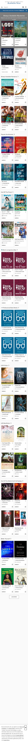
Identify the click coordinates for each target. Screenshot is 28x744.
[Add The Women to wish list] (25, 160)
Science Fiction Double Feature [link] (7, 297)
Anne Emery (18, 40)
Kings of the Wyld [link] (6, 528)
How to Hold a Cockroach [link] (20, 586)
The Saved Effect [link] (5, 558)
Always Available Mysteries (14, 16)
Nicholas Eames (6, 529)
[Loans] (23, 7)
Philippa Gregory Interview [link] (20, 354)
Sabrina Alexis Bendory (20, 560)
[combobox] (11, 7)
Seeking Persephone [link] (6, 412)
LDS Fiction (4, 365)
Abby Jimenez (5, 155)
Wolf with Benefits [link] (19, 123)
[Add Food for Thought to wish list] (25, 276)
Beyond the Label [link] (6, 269)
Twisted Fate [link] (17, 385)
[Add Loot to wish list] (12, 45)
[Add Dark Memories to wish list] (25, 476)
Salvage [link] (3, 66)
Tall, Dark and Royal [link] (6, 123)
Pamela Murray (19, 67)
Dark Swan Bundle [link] (19, 528)
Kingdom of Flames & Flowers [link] (7, 501)
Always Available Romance (9, 77)
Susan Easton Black (6, 472)
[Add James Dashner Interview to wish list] (25, 333)
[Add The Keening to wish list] (25, 45)
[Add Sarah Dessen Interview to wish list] (12, 361)
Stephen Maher (6, 67)
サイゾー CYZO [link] (5, 212)
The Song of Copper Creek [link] (7, 385)
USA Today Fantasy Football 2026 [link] (20, 239)
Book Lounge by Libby (7, 271)
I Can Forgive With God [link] (7, 443)
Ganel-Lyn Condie (6, 444)
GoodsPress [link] (17, 212)
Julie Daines (18, 414)
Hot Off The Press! (6, 192)
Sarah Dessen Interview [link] (7, 354)
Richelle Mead (18, 529)
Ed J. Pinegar (18, 444)
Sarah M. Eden (5, 414)
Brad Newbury (5, 560)
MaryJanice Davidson (20, 98)
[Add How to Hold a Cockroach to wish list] (25, 592)
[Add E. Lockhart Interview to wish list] (12, 333)
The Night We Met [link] (6, 154)
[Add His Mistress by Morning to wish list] (12, 102)
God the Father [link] (18, 443)
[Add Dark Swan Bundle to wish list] (25, 534)
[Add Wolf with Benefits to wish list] (25, 130)
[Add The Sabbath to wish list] (12, 476)
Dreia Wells (18, 502)
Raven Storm (5, 502)
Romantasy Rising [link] (19, 297)
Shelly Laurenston (19, 125)
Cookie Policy (6, 740)
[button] (12, 39)
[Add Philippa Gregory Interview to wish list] (25, 361)
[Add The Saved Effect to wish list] (12, 565)
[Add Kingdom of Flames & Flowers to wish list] (12, 507)
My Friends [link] (4, 181)
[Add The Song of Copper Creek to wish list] (12, 391)
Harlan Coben (18, 183)
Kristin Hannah (18, 155)
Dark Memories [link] (18, 470)
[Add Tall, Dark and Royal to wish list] (12, 130)
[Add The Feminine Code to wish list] (25, 565)
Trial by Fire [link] (17, 501)
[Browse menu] (26, 7)
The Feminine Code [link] (19, 558)
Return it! (22, 10)
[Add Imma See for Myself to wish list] (12, 592)
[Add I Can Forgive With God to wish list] (12, 449)
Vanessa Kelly (5, 125)
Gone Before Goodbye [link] (20, 181)
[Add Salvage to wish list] (12, 72)
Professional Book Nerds (7, 329)
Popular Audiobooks (7, 134)
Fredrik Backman (6, 183)
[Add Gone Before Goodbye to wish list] (25, 187)
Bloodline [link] (17, 66)
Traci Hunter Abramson (20, 387)
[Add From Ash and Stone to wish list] (25, 419)
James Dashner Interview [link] (20, 327)
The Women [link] (17, 154)
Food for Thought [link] (19, 269)
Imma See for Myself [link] (6, 586)
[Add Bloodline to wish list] (25, 72)
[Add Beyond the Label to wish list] (12, 276)
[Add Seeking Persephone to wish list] (12, 419)
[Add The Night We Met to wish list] (12, 160)
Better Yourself (5, 539)
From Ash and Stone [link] (19, 412)
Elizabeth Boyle (6, 98)
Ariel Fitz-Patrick (6, 587)
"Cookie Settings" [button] (20, 735)
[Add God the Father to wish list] (25, 449)
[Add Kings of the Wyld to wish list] (12, 534)
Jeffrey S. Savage (19, 472)
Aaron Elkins (5, 40)
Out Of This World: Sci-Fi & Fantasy (11, 481)
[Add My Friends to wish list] (12, 187)
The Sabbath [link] (5, 470)
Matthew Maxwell (19, 587)
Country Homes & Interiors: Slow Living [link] (7, 239)
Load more (14, 596)
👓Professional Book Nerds (9, 308)
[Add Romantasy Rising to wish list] (25, 303)
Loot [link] (3, 38)
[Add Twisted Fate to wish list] (25, 391)
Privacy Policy (12, 728)
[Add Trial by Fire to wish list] (25, 507)
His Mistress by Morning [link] (7, 96)
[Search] (2, 7)
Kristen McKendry (6, 387)
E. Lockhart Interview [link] (6, 327)
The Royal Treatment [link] (19, 96)
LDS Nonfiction (5, 423)
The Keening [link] (18, 38)
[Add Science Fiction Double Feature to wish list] (12, 303)
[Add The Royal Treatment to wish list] (25, 102)
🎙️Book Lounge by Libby (8, 250)
